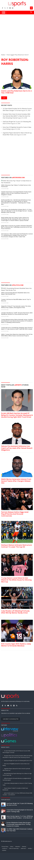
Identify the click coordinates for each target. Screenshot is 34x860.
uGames (4, 850)
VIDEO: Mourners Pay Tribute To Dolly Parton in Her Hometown (16, 185)
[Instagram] (7, 8)
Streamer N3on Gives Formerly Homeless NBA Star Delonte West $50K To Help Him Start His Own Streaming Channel (16, 116)
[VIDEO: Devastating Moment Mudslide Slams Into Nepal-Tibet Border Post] (17, 289)
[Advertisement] (17, 35)
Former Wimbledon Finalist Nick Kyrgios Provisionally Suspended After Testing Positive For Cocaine (18, 824)
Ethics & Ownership (14, 848)
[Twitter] (5, 8)
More (4, 98)
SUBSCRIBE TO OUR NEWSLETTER (10, 719)
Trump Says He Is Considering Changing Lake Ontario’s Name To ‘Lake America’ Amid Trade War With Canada (17, 328)
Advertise (17, 846)
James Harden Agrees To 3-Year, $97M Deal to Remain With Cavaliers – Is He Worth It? (19, 817)
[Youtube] (10, 8)
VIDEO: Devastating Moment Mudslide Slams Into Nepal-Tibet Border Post (15, 293)
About (11, 846)
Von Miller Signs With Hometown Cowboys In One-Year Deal (20, 830)
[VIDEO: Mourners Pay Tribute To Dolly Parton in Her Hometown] (17, 181)
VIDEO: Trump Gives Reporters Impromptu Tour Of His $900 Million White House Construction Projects (16, 334)
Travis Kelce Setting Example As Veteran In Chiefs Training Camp (19, 810)
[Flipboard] (12, 8)
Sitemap (24, 846)
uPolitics (30, 848)
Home (3, 55)
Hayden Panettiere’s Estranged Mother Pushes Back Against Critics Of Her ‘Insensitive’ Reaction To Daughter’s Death (16, 193)
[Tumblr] (11, 705)
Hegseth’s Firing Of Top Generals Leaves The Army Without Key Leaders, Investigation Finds (16, 306)
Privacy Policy (5, 846)
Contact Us (4, 848)
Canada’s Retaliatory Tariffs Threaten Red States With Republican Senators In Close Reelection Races (16, 313)
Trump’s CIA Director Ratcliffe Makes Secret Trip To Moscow (16, 300)
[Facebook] (2, 8)
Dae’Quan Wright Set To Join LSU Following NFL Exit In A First (18, 760)
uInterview (23, 848)
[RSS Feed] (16, 705)
